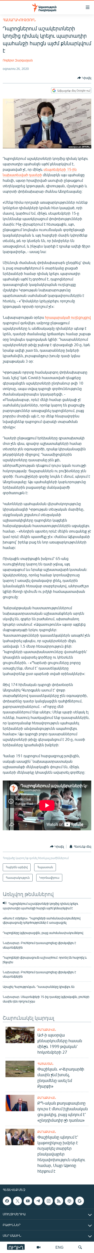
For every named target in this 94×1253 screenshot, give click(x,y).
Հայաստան (45, 1064)
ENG (59, 1247)
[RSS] (59, 1201)
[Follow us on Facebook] (7, 1201)
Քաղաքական (46, 1029)
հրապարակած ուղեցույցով (68, 317)
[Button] (84, 78)
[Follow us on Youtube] (28, 1201)
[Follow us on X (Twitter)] (17, 1201)
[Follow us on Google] (79, 1201)
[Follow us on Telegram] (38, 1201)
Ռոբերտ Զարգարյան (18, 60)
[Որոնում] (80, 1247)
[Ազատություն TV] (38, 1247)
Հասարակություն (19, 20)
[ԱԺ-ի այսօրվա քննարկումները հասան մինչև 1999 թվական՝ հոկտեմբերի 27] (19, 1035)
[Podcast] (69, 1201)
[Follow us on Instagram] (48, 1201)
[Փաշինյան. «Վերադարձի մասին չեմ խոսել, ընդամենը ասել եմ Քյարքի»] (19, 1069)
